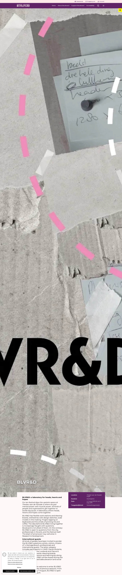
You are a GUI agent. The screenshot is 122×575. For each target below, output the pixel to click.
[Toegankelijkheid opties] (120, 10)
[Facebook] (97, 487)
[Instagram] (103, 487)
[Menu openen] (103, 5)
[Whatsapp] (100, 487)
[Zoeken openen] (98, 5)
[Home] (23, 5)
